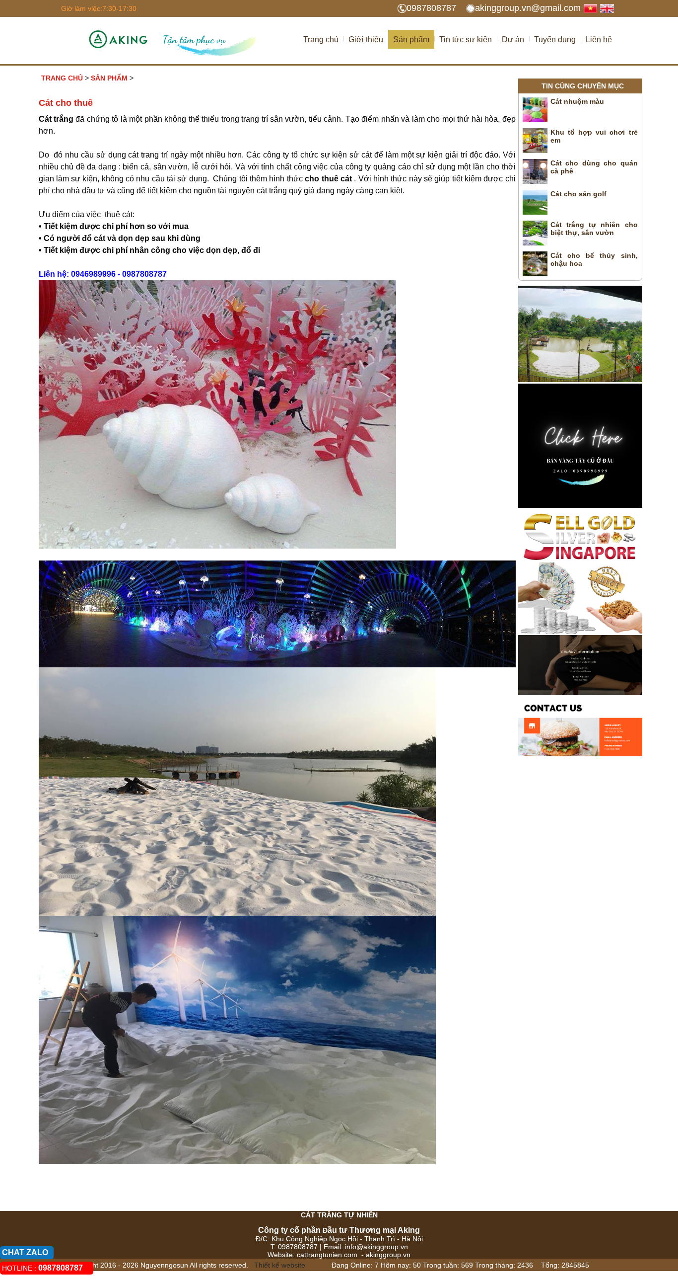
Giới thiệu (365, 39)
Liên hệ (599, 39)
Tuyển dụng (555, 39)
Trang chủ (321, 39)
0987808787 (431, 8)
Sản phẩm (411, 39)
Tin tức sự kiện (465, 39)
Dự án (513, 39)
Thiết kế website (278, 1265)
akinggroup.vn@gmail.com (528, 8)
